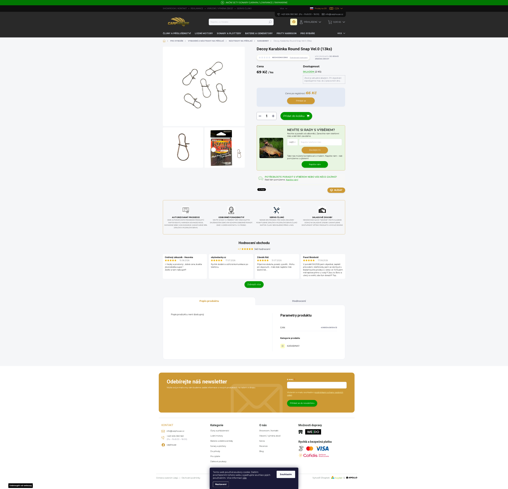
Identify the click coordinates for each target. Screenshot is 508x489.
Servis (262, 441)
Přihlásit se (301, 101)
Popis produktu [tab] (209, 301)
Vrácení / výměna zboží (269, 436)
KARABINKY (293, 346)
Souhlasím (286, 474)
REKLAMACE (197, 8)
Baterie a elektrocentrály (221, 441)
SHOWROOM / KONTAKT (175, 8)
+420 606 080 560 (175, 436)
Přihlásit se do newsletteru (302, 403)
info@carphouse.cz (175, 431)
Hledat (270, 22)
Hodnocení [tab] (299, 301)
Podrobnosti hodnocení (299, 57)
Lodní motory (216, 436)
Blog (261, 451)
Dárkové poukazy (218, 461)
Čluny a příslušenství (219, 430)
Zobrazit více (254, 284)
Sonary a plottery (218, 446)
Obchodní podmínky (191, 478)
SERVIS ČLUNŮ (244, 8)
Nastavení (220, 484)
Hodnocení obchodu (254, 243)
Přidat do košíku (294, 116)
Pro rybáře (215, 456)
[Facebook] (293, 22)
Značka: (322, 59)
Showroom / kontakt (268, 430)
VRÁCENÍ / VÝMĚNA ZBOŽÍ (220, 8)
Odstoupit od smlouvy (20, 485)
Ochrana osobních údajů (167, 478)
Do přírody (215, 451)
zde (245, 478)
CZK (337, 8)
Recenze (263, 446)
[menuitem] (178, 33)
